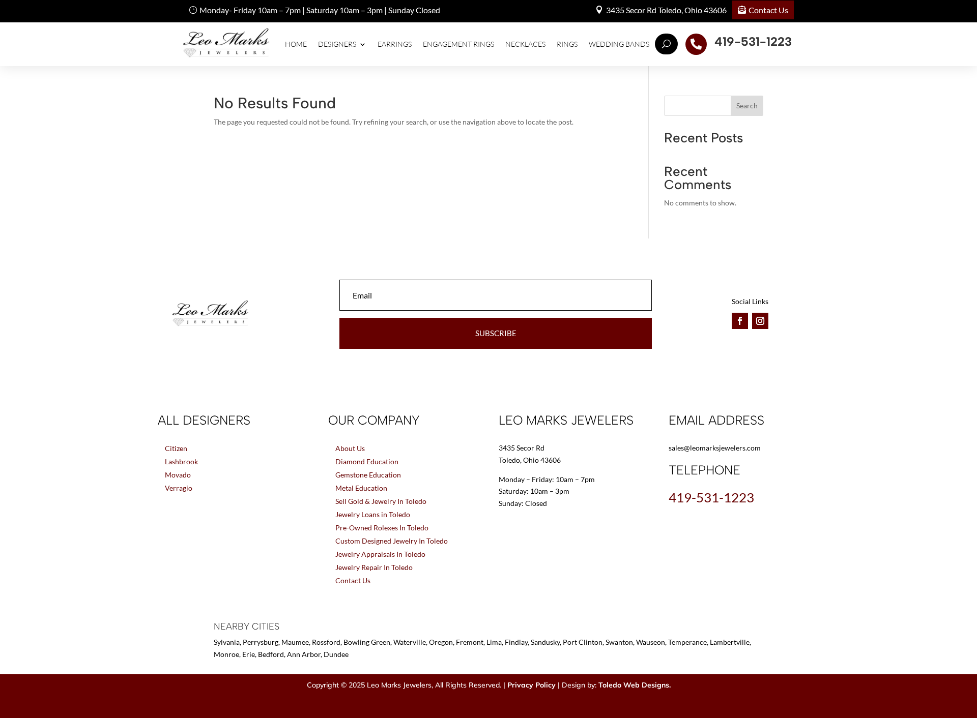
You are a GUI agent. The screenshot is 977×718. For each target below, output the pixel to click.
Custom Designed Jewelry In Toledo (391, 540)
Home (296, 44)
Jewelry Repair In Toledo (374, 567)
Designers (337, 44)
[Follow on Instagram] (760, 321)
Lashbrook (181, 461)
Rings (567, 44)
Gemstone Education (368, 474)
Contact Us (768, 10)
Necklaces (525, 44)
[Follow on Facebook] (740, 321)
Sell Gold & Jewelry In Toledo (380, 501)
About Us (350, 448)
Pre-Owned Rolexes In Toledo (381, 527)
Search (747, 105)
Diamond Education (366, 461)
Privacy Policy (531, 685)
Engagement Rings (458, 44)
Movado (178, 474)
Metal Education (361, 488)
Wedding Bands (619, 44)
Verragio (178, 488)
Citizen (176, 448)
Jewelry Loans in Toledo (372, 514)
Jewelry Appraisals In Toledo (380, 554)
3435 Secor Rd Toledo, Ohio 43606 (666, 10)
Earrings (395, 44)
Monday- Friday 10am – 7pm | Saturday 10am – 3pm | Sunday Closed (319, 10)
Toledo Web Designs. (634, 685)
